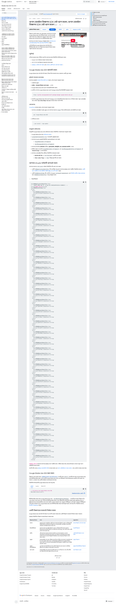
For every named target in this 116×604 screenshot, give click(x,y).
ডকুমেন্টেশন (18, 1)
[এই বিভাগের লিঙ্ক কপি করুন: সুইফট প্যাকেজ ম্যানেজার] (45, 77)
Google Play (86, 588)
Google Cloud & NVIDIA (24, 583)
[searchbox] (9, 13)
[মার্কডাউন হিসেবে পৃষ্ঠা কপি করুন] (60, 25)
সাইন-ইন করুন (111, 1)
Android (85, 575)
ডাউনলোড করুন (17, 8)
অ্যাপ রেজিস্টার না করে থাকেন (65, 468)
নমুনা (25, 1)
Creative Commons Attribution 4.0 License (52, 563)
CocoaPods (32, 107)
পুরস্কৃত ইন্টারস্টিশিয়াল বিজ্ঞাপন (79, 546)
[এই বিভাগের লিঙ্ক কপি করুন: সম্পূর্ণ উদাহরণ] (39, 179)
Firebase (86, 579)
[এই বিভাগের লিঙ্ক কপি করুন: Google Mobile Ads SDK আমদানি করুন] (58, 70)
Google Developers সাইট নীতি (37, 564)
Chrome (85, 577)
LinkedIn (53, 581)
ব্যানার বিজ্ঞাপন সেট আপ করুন (79, 522)
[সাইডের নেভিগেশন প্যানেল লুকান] (16, 601)
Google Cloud (86, 585)
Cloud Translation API (47, 14)
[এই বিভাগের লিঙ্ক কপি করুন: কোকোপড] (36, 104)
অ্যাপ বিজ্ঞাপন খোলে (77, 549)
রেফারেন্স (9, 8)
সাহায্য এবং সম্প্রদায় (33, 1)
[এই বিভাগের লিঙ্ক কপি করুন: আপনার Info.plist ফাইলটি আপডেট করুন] (58, 163)
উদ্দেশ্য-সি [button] (43, 486)
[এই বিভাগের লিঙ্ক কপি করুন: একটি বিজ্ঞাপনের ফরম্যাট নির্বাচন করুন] (57, 510)
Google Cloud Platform (58, 595)
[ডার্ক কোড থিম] (83, 93)
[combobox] (89, 1)
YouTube (54, 585)
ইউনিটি (60, 29)
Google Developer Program (25, 575)
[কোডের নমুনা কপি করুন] (86, 93)
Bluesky (53, 577)
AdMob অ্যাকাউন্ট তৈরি (43, 468)
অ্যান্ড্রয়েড (44, 29)
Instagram (54, 579)
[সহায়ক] (84, 19)
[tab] (31, 486)
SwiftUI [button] (37, 486)
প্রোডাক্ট (34, 18)
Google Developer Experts (25, 579)
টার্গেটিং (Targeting (33, 505)
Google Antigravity (88, 583)
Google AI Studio (87, 581)
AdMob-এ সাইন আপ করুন (38, 64)
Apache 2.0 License (76, 563)
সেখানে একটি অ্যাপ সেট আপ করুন (54, 64)
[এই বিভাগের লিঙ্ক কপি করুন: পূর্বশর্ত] (35, 54)
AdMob (9, 2)
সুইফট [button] (32, 486)
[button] (9, 38)
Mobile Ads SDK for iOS (9, 6)
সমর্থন (28, 8)
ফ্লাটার (67, 29)
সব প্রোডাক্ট (74, 595)
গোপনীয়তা (26, 601)
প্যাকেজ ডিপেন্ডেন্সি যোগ (42, 80)
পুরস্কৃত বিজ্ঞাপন (76, 539)
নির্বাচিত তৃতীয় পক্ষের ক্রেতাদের (78, 173)
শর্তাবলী (21, 601)
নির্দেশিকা (3, 8)
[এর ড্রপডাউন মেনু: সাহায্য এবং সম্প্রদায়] (38, 1)
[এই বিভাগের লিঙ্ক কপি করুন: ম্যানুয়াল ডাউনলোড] (41, 129)
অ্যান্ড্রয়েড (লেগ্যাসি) (77, 29)
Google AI (68, 595)
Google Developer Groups (25, 577)
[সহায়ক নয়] (86, 19)
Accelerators (22, 581)
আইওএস (52, 29)
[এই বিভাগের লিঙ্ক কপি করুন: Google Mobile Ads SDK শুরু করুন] (55, 473)
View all (85, 590)
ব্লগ (52, 575)
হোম (30, 18)
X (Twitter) (54, 583)
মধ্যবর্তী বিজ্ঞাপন (76, 528)
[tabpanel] (58, 492)
